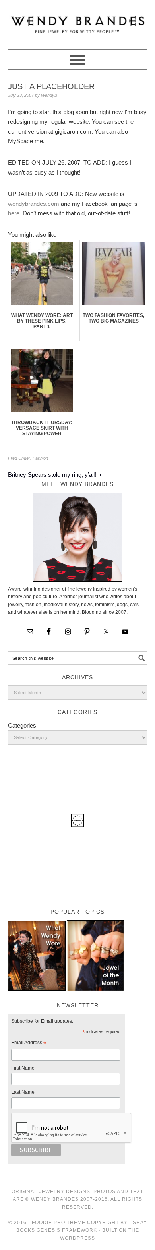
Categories (22, 725)
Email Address (28, 1044)
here (13, 213)
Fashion (40, 458)
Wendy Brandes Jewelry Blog (77, 21)
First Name (23, 1068)
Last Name (23, 1092)
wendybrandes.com (33, 203)
